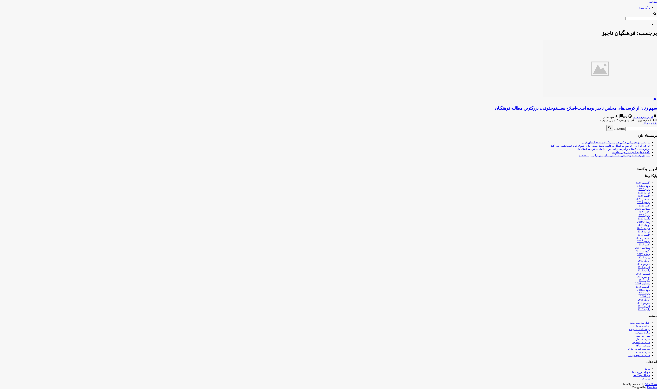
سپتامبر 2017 (642, 247)
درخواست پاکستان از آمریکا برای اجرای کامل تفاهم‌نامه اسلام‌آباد (613, 148)
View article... (649, 123)
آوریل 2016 (644, 299)
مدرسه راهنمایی (641, 342)
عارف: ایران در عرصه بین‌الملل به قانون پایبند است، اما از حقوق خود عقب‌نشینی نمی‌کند (600, 145)
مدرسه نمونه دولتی (639, 355)
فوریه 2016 (644, 306)
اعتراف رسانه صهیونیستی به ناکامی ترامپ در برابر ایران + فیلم (614, 155)
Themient (652, 387)
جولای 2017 (643, 254)
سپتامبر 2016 (642, 283)
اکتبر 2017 (644, 244)
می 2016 (645, 296)
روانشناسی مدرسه (639, 329)
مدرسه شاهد (643, 345)
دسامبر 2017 (643, 238)
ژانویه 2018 (644, 234)
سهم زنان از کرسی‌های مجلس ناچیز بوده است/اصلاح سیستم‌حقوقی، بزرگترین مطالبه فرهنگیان (576, 108)
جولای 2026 (643, 186)
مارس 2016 (643, 302)
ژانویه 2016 (644, 309)
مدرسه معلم (643, 352)
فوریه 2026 (644, 192)
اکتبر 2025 (644, 205)
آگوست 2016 (643, 286)
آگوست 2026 (643, 182)
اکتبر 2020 (644, 212)
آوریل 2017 (644, 260)
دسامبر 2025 (643, 199)
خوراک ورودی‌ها (641, 372)
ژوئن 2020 (644, 215)
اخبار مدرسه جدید (643, 117)
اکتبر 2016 (644, 280)
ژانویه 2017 (644, 270)
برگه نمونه (644, 7)
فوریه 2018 (644, 231)
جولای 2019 (643, 221)
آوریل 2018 (644, 225)
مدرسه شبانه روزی (639, 348)
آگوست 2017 (643, 251)
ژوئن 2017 (644, 257)
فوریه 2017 (644, 267)
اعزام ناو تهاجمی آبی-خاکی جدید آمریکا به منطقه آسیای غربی (616, 142)
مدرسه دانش (642, 339)
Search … (619, 128)
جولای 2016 (643, 290)
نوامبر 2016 (643, 277)
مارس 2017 (643, 264)
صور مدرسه (643, 335)
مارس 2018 (643, 228)
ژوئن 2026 (644, 189)
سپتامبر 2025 (642, 208)
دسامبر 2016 (643, 273)
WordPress (651, 384)
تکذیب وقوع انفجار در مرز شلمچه (631, 152)
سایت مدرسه (642, 332)
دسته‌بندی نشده (641, 326)
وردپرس (645, 378)
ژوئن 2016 (644, 293)
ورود (647, 368)
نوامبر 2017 (643, 241)
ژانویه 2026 (644, 195)
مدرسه (653, 1)
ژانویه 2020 (644, 218)
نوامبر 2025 (643, 202)
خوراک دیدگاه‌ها (641, 375)
